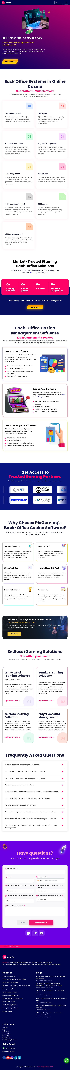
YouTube (8, 1058)
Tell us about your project (15, 906)
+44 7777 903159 (10, 1048)
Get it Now (14, 634)
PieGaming (33, 272)
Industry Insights (40, 995)
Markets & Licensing (40, 987)
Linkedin (15, 1058)
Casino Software (40, 980)
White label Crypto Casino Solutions (12, 998)
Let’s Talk (35, 307)
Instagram (12, 1058)
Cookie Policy (6, 1034)
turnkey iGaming (52, 682)
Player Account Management (10, 995)
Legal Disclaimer (7, 1038)
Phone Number (43, 877)
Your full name (12, 868)
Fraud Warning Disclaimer (9, 1040)
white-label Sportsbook (11, 685)
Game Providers (7, 1011)
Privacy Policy (6, 1036)
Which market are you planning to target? (20, 896)
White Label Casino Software (10, 982)
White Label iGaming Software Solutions (14, 979)
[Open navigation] (66, 3)
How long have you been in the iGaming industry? (50, 886)
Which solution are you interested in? (50, 895)
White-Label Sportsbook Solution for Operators (16, 986)
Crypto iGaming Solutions (9, 1005)
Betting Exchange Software (10, 1008)
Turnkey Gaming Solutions (9, 989)
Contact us (5, 1032)
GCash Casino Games (8, 976)
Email (9, 877)
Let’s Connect (10, 62)
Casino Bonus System (8, 1001)
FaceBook (4, 1058)
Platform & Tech (39, 1009)
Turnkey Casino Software (9, 992)
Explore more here (11, 701)
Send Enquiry (40, 922)
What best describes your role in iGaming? (20, 886)
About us (5, 1028)
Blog (3, 1030)
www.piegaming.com (45, 1067)
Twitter (19, 1058)
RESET (23, 922)
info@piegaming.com (8, 1051)
